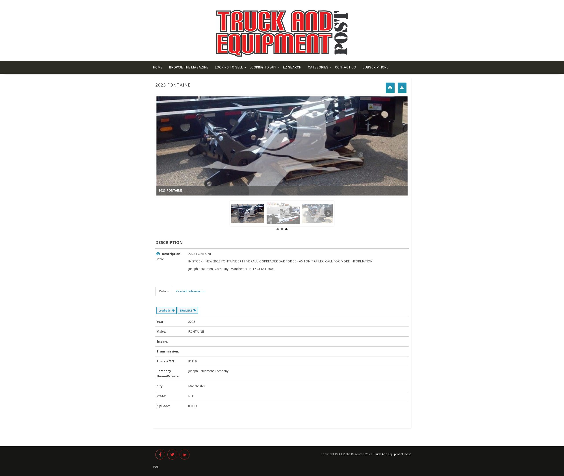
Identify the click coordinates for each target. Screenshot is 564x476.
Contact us (345, 67)
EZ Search (292, 67)
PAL (156, 467)
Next (328, 213)
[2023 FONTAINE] (318, 213)
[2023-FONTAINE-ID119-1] (247, 213)
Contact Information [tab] (190, 291)
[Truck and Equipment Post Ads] (282, 55)
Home (158, 67)
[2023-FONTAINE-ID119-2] (283, 213)
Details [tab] (164, 291)
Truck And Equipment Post (392, 454)
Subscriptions (376, 67)
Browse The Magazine (188, 67)
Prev (235, 213)
